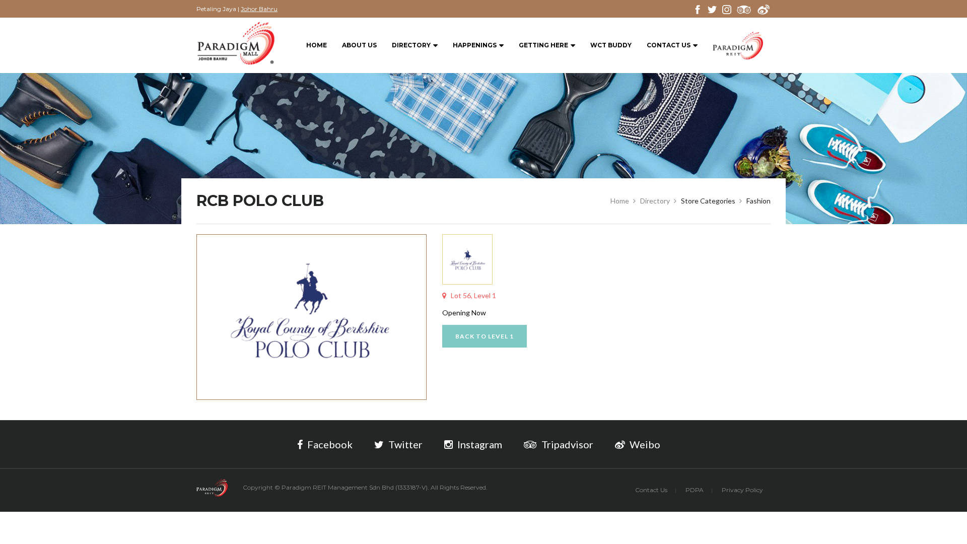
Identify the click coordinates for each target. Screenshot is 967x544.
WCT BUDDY (611, 45)
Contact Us (668, 45)
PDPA (694, 490)
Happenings (475, 45)
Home (316, 45)
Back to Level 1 (484, 336)
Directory (411, 45)
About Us (359, 45)
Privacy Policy (742, 490)
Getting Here (543, 45)
